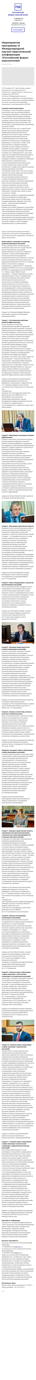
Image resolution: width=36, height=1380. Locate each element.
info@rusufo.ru (17, 1247)
